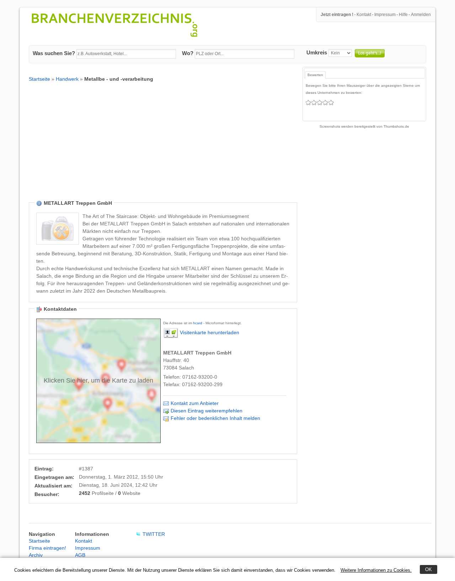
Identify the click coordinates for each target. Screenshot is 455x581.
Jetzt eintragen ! (337, 14)
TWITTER (154, 534)
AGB (80, 555)
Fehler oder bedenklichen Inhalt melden (215, 418)
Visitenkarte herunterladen (209, 332)
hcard (197, 323)
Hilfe (403, 14)
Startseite (39, 79)
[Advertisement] (163, 146)
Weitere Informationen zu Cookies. (376, 570)
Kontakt (364, 14)
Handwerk (67, 79)
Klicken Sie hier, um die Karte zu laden (98, 380)
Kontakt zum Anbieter (195, 403)
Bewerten (315, 75)
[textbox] (126, 54)
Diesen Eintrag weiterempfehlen (206, 411)
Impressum (385, 14)
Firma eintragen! (47, 548)
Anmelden (421, 14)
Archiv (36, 555)
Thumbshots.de (396, 126)
